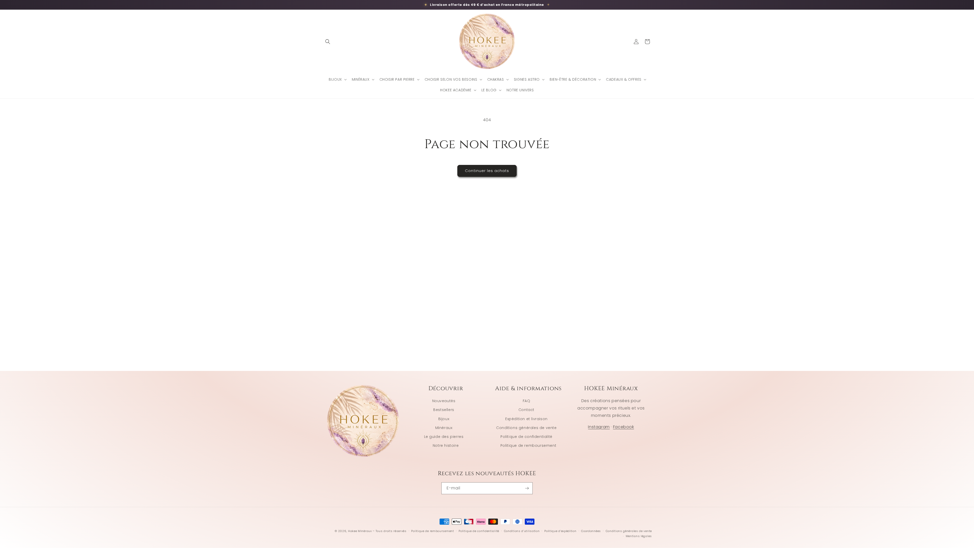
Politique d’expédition (560, 531)
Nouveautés (444, 400)
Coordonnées (591, 531)
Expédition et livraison (526, 418)
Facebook (623, 427)
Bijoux (443, 418)
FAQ (526, 400)
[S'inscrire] (526, 488)
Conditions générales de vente (526, 427)
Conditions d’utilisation (522, 531)
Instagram (599, 427)
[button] (327, 41)
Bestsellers (443, 409)
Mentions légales (639, 536)
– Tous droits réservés (389, 531)
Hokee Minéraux (360, 531)
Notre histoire (446, 445)
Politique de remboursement (528, 445)
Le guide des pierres (444, 436)
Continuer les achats (487, 170)
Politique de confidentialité (526, 436)
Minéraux (444, 427)
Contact (526, 409)
